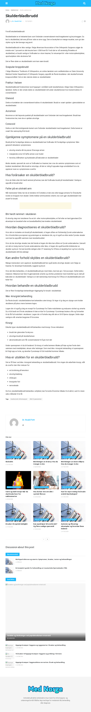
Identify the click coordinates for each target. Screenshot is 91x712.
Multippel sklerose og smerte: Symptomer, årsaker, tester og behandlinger (44, 559)
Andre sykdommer (25, 10)
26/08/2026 (11, 638)
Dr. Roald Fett (16, 21)
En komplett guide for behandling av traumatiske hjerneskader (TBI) (41, 568)
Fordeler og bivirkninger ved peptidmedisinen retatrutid (29, 635)
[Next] (47, 539)
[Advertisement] (45, 205)
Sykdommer (14, 10)
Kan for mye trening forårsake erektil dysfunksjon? (73, 492)
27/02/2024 (65, 466)
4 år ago (19, 562)
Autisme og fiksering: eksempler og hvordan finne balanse (72, 526)
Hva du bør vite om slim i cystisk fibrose (43, 492)
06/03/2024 (37, 466)
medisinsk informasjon (19, 399)
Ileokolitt (9, 461)
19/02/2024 (37, 529)
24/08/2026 (20, 665)
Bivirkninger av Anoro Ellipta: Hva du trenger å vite (72, 462)
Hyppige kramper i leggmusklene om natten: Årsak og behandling (40, 662)
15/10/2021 (28, 21)
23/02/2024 (10, 499)
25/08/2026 (20, 647)
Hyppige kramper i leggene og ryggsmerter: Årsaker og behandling (41, 645)
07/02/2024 (65, 531)
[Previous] (43, 539)
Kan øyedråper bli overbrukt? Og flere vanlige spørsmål (45, 525)
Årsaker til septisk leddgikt (17, 524)
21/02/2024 (65, 496)
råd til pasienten (36, 399)
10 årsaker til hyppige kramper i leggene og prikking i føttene (39, 654)
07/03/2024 (10, 464)
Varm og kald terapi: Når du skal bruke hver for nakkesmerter (17, 493)
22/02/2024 (37, 496)
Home (7, 10)
